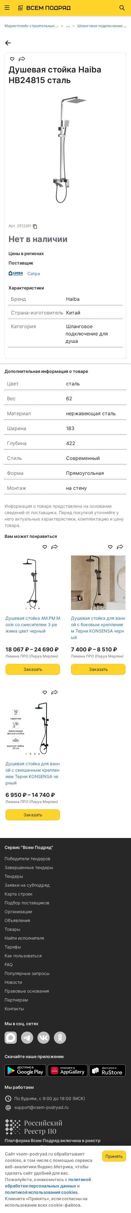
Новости (13, 982)
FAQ (9, 964)
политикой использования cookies (41, 1192)
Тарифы (13, 946)
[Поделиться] (22, 59)
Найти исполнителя (24, 938)
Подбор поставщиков (27, 902)
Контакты (14, 1008)
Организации (18, 911)
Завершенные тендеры (29, 867)
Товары (12, 929)
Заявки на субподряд (27, 885)
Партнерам (16, 999)
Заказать (32, 669)
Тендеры (14, 876)
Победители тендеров (27, 858)
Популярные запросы (27, 973)
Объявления (17, 920)
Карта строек (19, 893)
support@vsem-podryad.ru (41, 1107)
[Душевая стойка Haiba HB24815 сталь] (65, 149)
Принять (114, 1156)
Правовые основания (27, 991)
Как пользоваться (23, 955)
